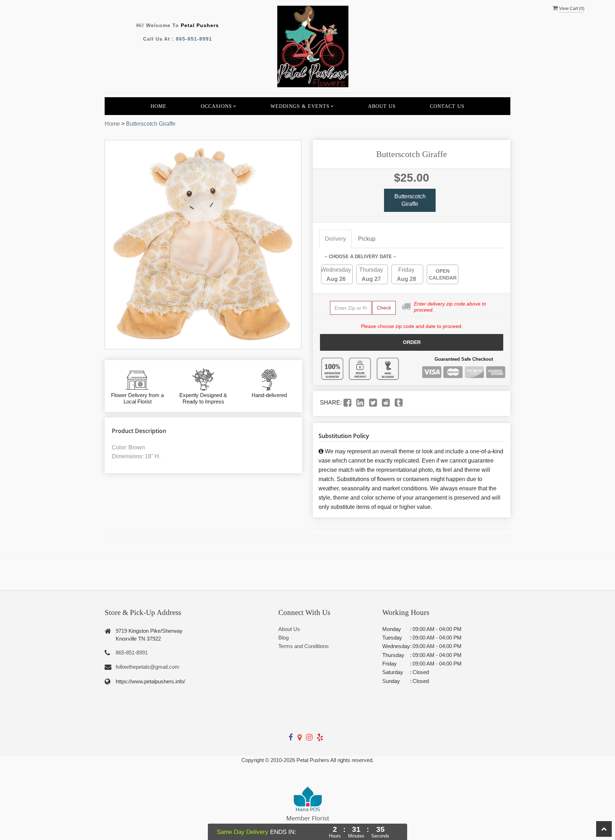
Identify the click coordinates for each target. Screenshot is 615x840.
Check (384, 308)
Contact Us (447, 106)
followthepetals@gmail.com (147, 667)
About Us (382, 106)
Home (159, 106)
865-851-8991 (194, 39)
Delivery (335, 239)
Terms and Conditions (303, 646)
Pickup (366, 239)
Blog (283, 638)
